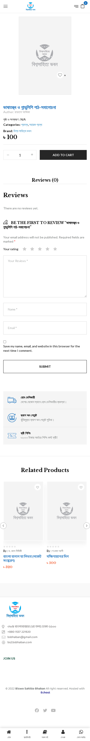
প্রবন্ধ (24, 124)
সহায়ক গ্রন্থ (35, 124)
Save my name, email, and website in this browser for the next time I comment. (41, 348)
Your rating (10, 249)
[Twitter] (45, 710)
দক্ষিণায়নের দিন (58, 557)
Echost (45, 692)
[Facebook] (37, 710)
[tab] (45, 180)
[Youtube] (53, 710)
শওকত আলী (57, 551)
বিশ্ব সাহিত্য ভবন (22, 131)
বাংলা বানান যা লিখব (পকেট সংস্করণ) (22, 559)
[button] (83, 6)
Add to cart (63, 155)
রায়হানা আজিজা (22, 112)
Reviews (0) (45, 180)
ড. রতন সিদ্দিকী (15, 551)
